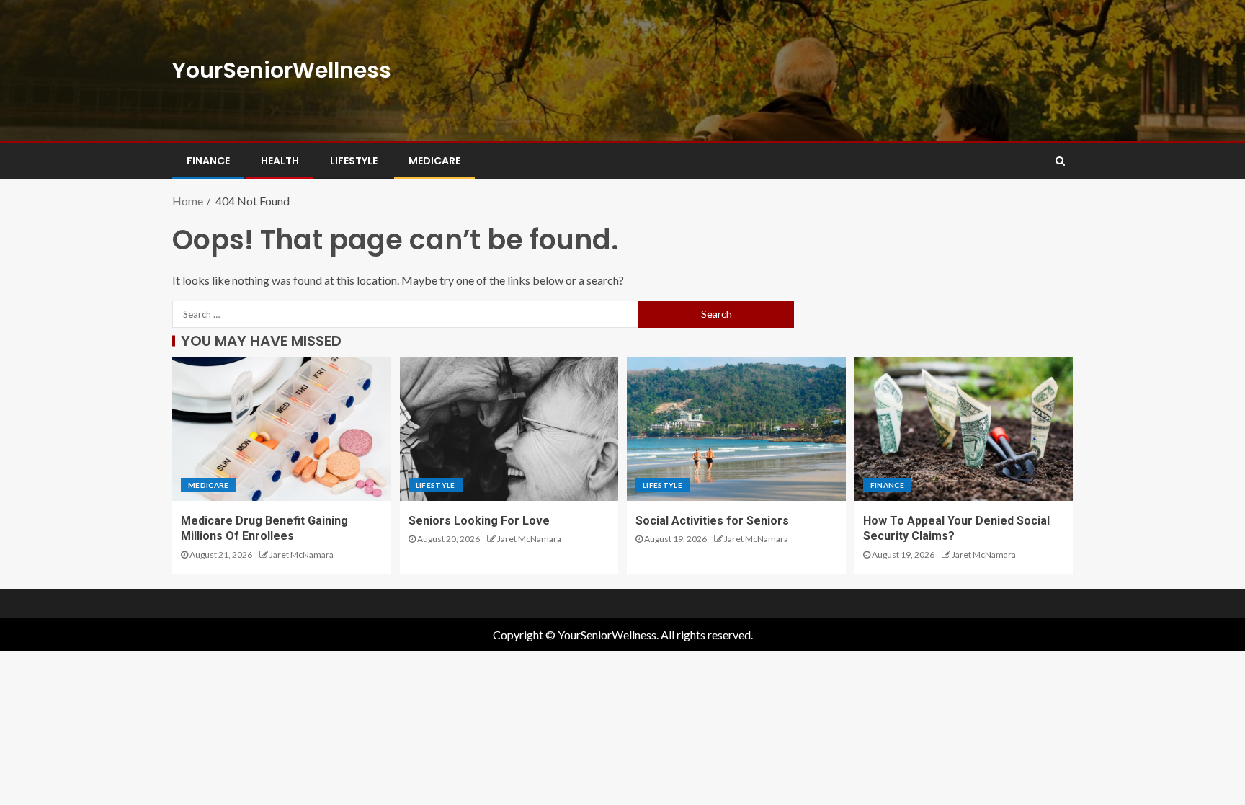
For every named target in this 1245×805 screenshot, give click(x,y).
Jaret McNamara (301, 554)
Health (280, 161)
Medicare (434, 161)
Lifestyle (354, 161)
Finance (208, 161)
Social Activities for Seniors (712, 521)
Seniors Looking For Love (479, 521)
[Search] (1060, 160)
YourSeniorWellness (281, 70)
